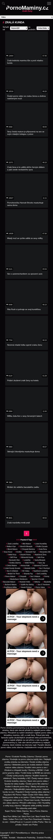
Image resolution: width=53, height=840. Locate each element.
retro (15, 800)
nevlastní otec (14, 560)
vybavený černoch (40, 565)
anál (30, 808)
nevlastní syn (30, 552)
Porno (8, 756)
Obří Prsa (13, 557)
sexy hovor (7, 552)
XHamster (40, 797)
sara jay (41, 563)
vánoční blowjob (25, 546)
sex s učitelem (11, 571)
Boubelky (47, 582)
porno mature (9, 576)
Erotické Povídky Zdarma (23, 756)
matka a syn (10, 546)
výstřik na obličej (26, 585)
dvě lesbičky (41, 574)
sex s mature (34, 576)
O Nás (4, 837)
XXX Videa (38, 795)
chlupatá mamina (27, 549)
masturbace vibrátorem (18, 579)
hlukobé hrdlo (24, 582)
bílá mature (26, 544)
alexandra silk (45, 552)
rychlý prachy (18, 775)
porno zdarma (27, 759)
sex (4, 803)
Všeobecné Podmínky (26, 837)
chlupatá (22, 576)
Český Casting (31, 792)
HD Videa (25, 571)
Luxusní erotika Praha (33, 822)
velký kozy (9, 805)
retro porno (37, 767)
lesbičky (26, 560)
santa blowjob (39, 560)
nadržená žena (39, 555)
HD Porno (17, 795)
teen (32, 800)
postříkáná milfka (10, 587)
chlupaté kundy (20, 770)
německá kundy (26, 557)
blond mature (12, 549)
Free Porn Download (33, 819)
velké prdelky (36, 805)
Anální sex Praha (30, 825)
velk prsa (40, 557)
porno (45, 756)
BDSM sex (39, 773)
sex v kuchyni (44, 568)
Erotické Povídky (44, 837)
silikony (36, 582)
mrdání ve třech (13, 574)
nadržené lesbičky (40, 571)
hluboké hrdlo (29, 568)
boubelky (21, 778)
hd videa (14, 784)
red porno (41, 786)
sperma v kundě (37, 579)
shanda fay (27, 574)
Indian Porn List (15, 819)
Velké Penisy (29, 563)
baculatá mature (8, 582)
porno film (36, 784)
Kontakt (12, 837)
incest (42, 775)
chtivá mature (11, 565)
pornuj (46, 576)
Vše (49, 587)
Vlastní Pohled (25, 587)
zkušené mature (10, 585)
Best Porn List (28, 816)
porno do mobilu (28, 765)
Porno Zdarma (41, 811)
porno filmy (24, 786)
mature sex (30, 789)
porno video (39, 587)
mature (8, 767)
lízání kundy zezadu (11, 568)
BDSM (40, 770)
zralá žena (42, 549)
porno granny (8, 773)
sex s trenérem (43, 585)
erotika (18, 552)
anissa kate (25, 565)
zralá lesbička (12, 544)
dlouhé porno (25, 555)
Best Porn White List (12, 816)
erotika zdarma (14, 563)
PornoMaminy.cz (27, 9)
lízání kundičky (40, 544)
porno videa (13, 797)
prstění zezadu (41, 546)
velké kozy (31, 803)
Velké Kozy (11, 555)
